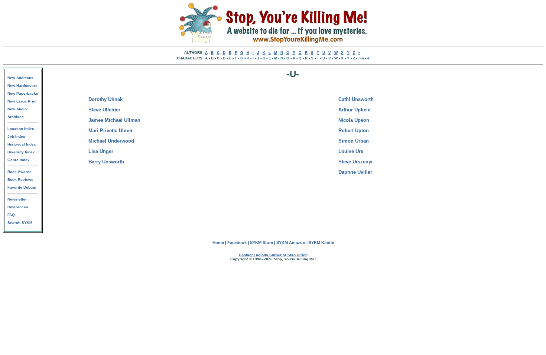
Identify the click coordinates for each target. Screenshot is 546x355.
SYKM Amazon (290, 242)
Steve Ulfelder (104, 110)
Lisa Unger (100, 151)
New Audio (17, 109)
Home (218, 242)
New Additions (20, 78)
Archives (15, 117)
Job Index (16, 136)
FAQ (11, 215)
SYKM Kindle (321, 242)
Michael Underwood (111, 141)
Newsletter (17, 199)
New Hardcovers (22, 86)
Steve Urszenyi (355, 162)
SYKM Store (261, 242)
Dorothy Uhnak (105, 99)
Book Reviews (20, 180)
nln (361, 58)
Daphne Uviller (355, 172)
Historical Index (21, 144)
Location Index (20, 129)
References (17, 207)
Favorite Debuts (21, 187)
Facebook (237, 242)
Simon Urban (353, 141)
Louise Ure (350, 151)
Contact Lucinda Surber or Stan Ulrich (273, 255)
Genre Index (18, 160)
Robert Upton (353, 130)
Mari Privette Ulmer (110, 130)
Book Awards (19, 172)
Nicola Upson (353, 120)
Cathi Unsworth (356, 99)
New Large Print (21, 101)
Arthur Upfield (354, 110)
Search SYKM (19, 223)
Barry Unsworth (106, 162)
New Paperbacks (22, 93)
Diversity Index (21, 152)
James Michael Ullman (114, 120)
